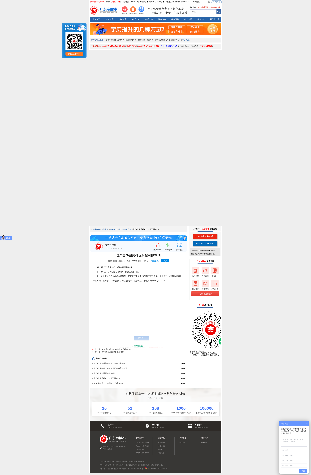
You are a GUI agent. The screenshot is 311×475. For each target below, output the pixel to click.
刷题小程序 (214, 19)
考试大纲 (149, 19)
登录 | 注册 (216, 2)
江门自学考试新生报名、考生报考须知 (109, 363)
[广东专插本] (105, 10)
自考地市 (113, 229)
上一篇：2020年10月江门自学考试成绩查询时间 (114, 349)
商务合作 (204, 443)
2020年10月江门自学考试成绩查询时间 (109, 383)
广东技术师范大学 (162, 40)
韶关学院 (109, 40)
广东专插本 (95, 229)
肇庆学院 (141, 40)
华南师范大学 (175, 40)
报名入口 (201, 19)
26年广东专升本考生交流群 (148, 46)
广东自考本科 (140, 449)
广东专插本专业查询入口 (205, 236)
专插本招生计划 (202, 7)
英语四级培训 (131, 46)
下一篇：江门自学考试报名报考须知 (109, 352)
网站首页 (96, 19)
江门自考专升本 (125, 229)
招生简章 (123, 19)
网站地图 (161, 453)
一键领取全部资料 (205, 294)
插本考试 (188, 19)
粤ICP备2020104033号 (135, 469)
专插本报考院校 (214, 7)
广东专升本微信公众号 (169, 46)
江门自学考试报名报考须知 (105, 373)
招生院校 (175, 19)
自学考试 (104, 229)
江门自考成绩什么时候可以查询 (107, 378)
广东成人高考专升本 (142, 453)
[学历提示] (155, 35)
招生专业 (162, 19)
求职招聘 (182, 443)
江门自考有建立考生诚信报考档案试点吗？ (111, 368)
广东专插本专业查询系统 (188, 46)
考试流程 (136, 19)
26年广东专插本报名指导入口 (113, 46)
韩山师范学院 (119, 40)
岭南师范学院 (131, 40)
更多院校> (186, 40)
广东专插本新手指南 (142, 446)
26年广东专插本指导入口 (205, 243)
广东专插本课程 (206, 46)
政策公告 (109, 19)
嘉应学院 (150, 40)
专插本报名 (161, 446)
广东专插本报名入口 (142, 443)
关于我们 (161, 449)
